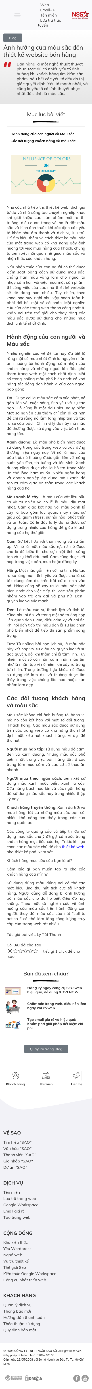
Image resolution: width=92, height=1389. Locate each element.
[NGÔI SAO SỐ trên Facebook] (76, 1380)
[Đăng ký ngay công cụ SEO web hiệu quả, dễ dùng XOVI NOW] (13, 991)
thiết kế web (73, 846)
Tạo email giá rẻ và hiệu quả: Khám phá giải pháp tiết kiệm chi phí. (55, 1023)
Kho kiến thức (15, 1242)
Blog (13, 38)
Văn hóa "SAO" (17, 1148)
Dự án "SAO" (15, 1167)
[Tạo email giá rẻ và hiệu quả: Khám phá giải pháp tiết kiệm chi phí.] (13, 1024)
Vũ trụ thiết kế (16, 1261)
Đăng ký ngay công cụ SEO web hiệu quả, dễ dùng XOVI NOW (54, 990)
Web (44, 4)
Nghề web (12, 1254)
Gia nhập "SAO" (18, 1160)
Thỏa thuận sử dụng (21, 1323)
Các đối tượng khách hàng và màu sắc (42, 141)
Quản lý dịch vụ (17, 1304)
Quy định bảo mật (19, 1329)
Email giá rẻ (14, 1210)
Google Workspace (20, 1204)
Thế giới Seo (14, 1267)
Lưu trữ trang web (19, 1198)
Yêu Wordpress (17, 1248)
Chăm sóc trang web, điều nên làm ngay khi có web (56, 1005)
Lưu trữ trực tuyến (49, 23)
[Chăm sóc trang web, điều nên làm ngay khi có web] (13, 1007)
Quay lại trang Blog (46, 1049)
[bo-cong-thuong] (13, 1377)
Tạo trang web (17, 1217)
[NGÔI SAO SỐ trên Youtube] (84, 1380)
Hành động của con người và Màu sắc (42, 134)
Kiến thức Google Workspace (29, 1273)
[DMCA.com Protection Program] (33, 1377)
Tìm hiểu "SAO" (17, 1142)
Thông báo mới (17, 1311)
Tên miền (48, 15)
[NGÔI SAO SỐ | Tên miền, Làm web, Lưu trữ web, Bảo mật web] (80, 15)
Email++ (47, 9)
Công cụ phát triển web (24, 1279)
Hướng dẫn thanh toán (24, 1317)
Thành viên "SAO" (19, 1154)
